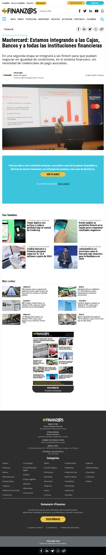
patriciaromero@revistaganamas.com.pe (53, 437)
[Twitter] (52, 551)
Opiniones (69, 490)
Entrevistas (69, 486)
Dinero (21, 19)
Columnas (91, 19)
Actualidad (67, 19)
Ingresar (94, 3)
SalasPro (30, 3)
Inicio (13, 19)
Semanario (41, 3)
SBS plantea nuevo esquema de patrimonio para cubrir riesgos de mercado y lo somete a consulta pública (35, 292)
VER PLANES (53, 174)
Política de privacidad (70, 527)
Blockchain (28, 488)
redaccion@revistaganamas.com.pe (29, 77)
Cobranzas (7, 495)
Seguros (6, 486)
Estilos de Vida (71, 472)
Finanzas (6, 467)
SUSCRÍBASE (53, 519)
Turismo (48, 495)
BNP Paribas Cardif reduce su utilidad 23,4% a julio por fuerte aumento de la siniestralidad (34, 305)
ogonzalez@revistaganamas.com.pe (53, 429)
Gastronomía (70, 463)
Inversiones (43, 19)
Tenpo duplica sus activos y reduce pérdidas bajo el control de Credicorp (39, 226)
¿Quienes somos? (35, 527)
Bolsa (47, 463)
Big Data (27, 484)
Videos (89, 481)
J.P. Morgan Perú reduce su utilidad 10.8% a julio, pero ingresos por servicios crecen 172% (33, 320)
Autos (47, 490)
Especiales (79, 19)
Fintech (26, 474)
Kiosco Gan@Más (18, 3)
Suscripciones (76, 3)
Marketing (69, 467)
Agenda (89, 463)
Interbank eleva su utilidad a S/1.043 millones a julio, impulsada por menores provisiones (88, 292)
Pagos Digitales (30, 479)
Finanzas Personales (11, 490)
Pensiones (49, 472)
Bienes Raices (71, 477)
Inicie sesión (64, 183)
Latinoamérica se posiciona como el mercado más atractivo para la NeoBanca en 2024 (90, 253)
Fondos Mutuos (51, 467)
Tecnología (31, 19)
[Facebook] (41, 551)
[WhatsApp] (58, 551)
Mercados (49, 481)
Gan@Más (6, 3)
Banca (5, 472)
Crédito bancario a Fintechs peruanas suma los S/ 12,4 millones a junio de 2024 (39, 252)
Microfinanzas (8, 477)
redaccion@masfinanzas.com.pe (53, 442)
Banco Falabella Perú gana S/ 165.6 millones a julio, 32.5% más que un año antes (91, 319)
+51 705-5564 (53, 454)
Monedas (48, 477)
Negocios (55, 19)
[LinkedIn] (47, 551)
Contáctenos (52, 527)
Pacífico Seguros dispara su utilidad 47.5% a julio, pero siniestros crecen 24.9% (89, 305)
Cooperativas (8, 481)
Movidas (68, 495)
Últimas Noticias (92, 467)
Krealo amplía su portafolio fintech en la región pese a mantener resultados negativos (91, 226)
